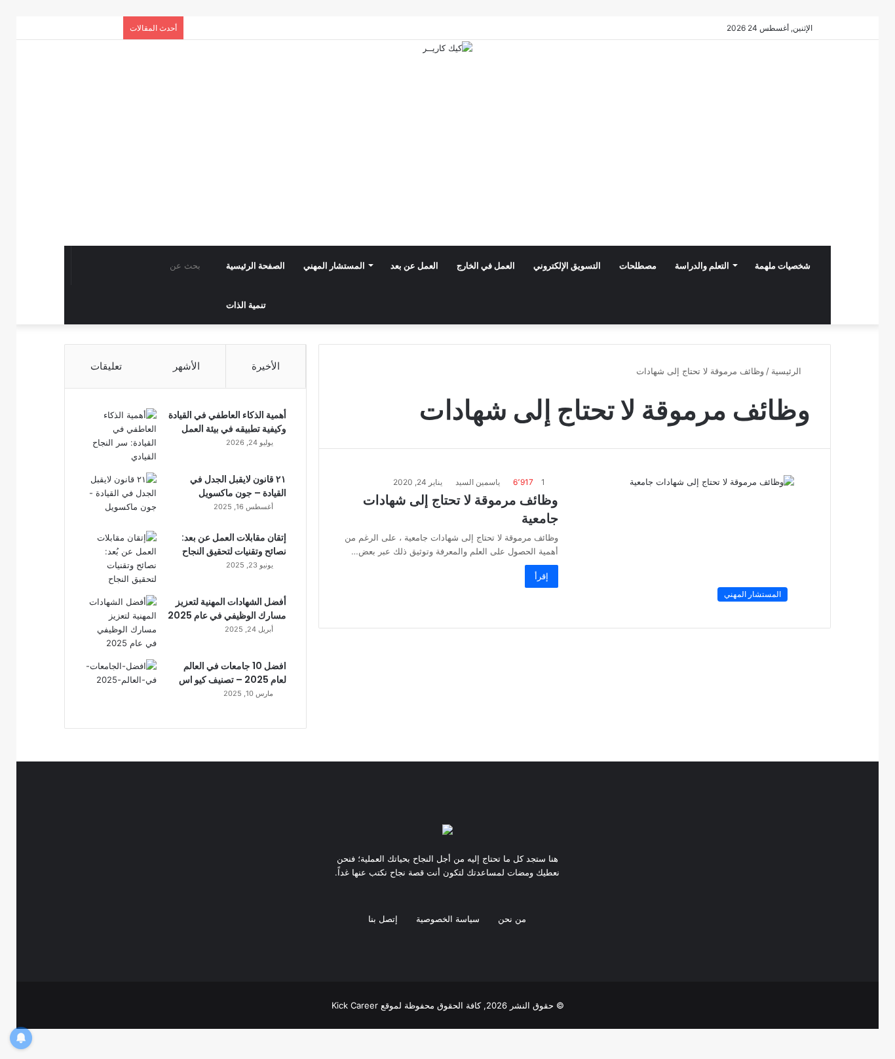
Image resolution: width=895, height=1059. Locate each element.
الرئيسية (787, 371)
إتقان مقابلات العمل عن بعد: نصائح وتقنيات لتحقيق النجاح (233, 544)
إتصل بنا (383, 919)
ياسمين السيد (477, 482)
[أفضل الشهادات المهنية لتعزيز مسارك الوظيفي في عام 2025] (121, 622)
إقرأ (541, 576)
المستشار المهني (334, 265)
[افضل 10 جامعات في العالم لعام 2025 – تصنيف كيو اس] (121, 683)
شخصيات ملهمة (782, 265)
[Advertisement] (447, 153)
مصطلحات (638, 265)
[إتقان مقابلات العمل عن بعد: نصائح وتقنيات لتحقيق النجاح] (121, 558)
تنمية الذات (246, 304)
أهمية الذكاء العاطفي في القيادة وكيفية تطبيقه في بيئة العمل (227, 421)
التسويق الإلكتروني (567, 265)
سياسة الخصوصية (448, 919)
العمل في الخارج (486, 265)
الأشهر (186, 366)
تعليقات (106, 366)
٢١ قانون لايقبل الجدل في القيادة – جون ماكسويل (238, 485)
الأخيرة (266, 366)
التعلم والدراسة (702, 265)
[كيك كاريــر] (447, 48)
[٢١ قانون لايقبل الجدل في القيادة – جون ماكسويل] (121, 497)
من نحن (512, 919)
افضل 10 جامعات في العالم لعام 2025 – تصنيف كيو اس (232, 672)
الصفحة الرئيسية (255, 265)
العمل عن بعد (414, 265)
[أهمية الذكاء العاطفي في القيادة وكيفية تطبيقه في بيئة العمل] (121, 435)
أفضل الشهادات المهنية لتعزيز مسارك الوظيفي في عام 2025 (227, 608)
